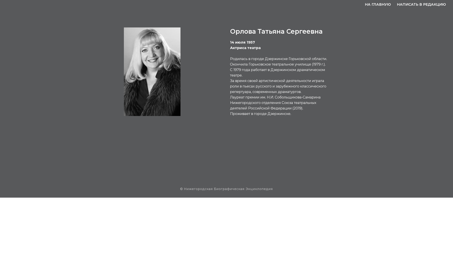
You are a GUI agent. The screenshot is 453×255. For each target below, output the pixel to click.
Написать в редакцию (421, 4)
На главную (378, 4)
